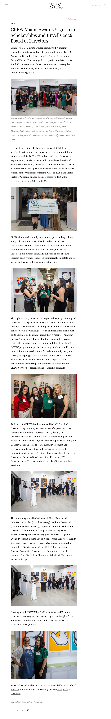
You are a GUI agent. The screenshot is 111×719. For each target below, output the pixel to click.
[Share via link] (28, 710)
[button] (6, 6)
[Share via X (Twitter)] (17, 710)
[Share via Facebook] (12, 710)
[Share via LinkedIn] (22, 710)
